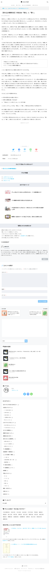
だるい (13, 512)
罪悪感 (10, 516)
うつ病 (6, 457)
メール (4, 295)
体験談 (5, 470)
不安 (36, 512)
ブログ (6, 485)
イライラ (30, 512)
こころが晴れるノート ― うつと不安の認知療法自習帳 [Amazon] (24, 544)
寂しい (10, 514)
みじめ (24, 512)
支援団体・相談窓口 (8, 452)
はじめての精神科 (8, 444)
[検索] (26, 341)
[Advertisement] (24, 133)
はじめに (13, 5)
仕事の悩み (7, 412)
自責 (28, 516)
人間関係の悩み (8, 417)
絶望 (4, 516)
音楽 (6, 480)
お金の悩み (7, 415)
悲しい (25, 514)
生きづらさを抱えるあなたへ (11, 404)
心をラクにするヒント (9, 422)
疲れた (41, 514)
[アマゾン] (6, 548)
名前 (3, 289)
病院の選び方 (7, 441)
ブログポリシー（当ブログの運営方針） (36, 568)
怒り (15, 514)
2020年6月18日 (7, 248)
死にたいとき (7, 420)
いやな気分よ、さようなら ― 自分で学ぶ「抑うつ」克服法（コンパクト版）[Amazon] (28, 528)
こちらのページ (23, 235)
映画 (6, 483)
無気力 (31, 514)
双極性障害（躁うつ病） (10, 459)
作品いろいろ (7, 473)
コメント (4, 272)
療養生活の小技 (7, 436)
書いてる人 (18, 5)
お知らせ (6, 494)
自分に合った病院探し (9, 439)
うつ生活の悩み (8, 410)
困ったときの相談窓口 (26, 5)
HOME (25, 566)
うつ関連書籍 (7, 449)
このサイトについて (8, 177)
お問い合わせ (35, 5)
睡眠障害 (7, 462)
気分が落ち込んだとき (16, 155)
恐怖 (20, 514)
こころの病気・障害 (8, 454)
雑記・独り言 (7, 488)
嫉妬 (40, 512)
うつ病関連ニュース (8, 467)
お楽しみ (6, 491)
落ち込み (16, 158)
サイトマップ (24, 568)
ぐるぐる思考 (6, 512)
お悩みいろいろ (7, 407)
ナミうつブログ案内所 (8, 179)
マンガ (6, 478)
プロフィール (6, 180)
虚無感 (5, 519)
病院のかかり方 (8, 446)
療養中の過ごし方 (8, 433)
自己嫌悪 (22, 516)
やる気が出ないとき (9, 427)
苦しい (33, 516)
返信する (45, 259)
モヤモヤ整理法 (7, 430)
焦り (36, 514)
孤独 (4, 514)
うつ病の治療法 (7, 465)
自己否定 (16, 516)
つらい (10, 158)
